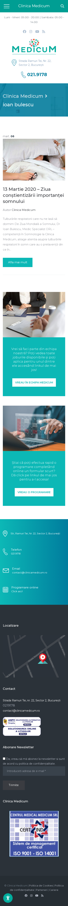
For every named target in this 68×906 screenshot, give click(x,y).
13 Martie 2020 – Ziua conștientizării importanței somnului (33, 195)
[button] (34, 382)
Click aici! (17, 591)
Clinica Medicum (23, 96)
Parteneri (41, 889)
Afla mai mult (17, 262)
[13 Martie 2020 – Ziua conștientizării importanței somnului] (34, 159)
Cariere (53, 889)
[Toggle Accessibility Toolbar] (8, 898)
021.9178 (37, 74)
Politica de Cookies (41, 885)
